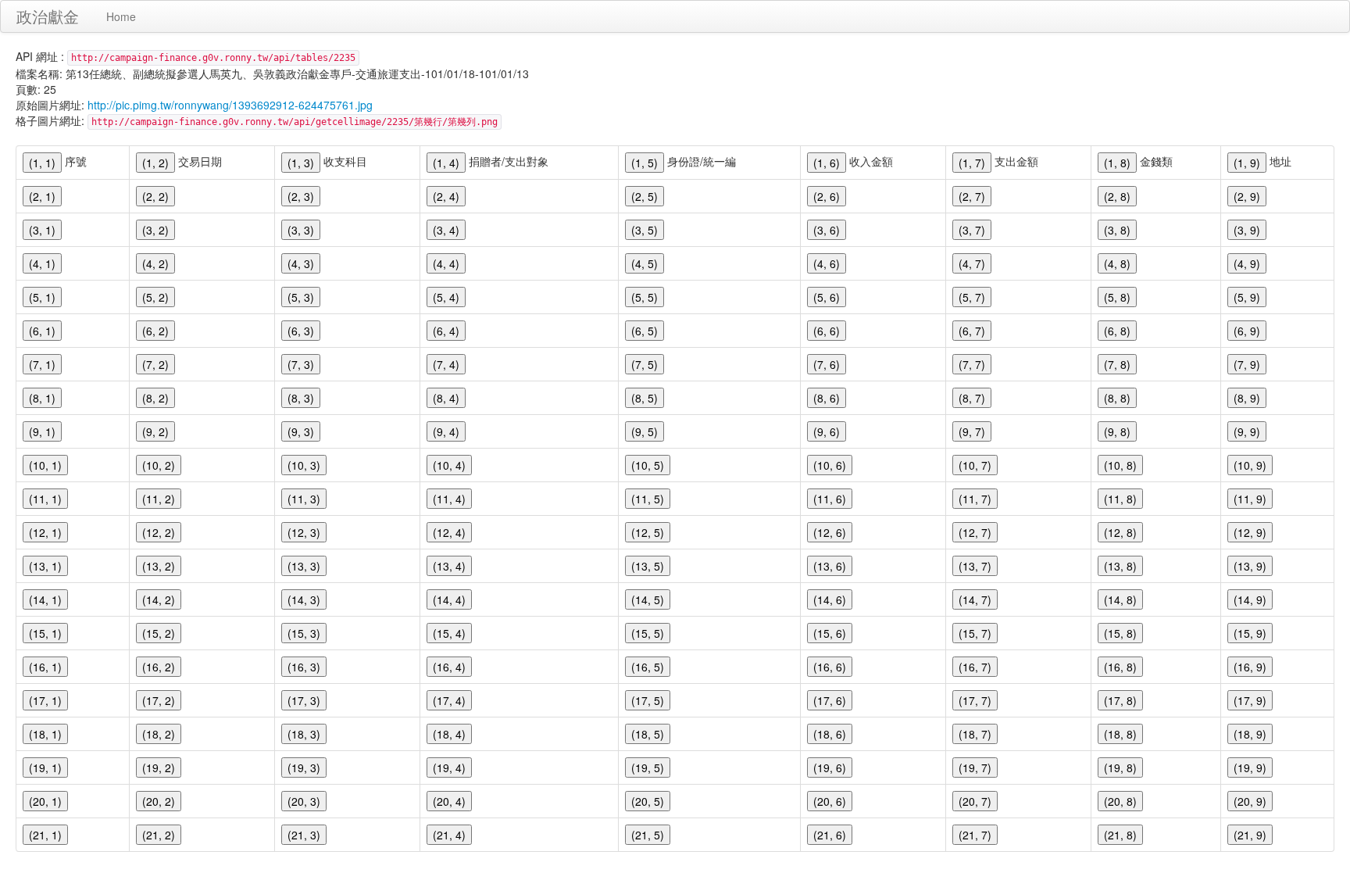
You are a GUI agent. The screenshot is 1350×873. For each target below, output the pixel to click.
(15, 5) (647, 633)
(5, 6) (826, 297)
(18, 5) (647, 734)
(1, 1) (42, 162)
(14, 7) (975, 599)
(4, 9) (1247, 263)
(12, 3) (304, 532)
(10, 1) (45, 465)
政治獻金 (47, 16)
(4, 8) (1117, 263)
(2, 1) (42, 196)
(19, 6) (829, 767)
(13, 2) (158, 566)
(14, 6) (829, 599)
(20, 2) (158, 801)
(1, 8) (1117, 162)
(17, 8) (1120, 700)
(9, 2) (155, 431)
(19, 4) (449, 767)
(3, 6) (826, 230)
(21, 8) (1120, 835)
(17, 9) (1250, 700)
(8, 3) (301, 398)
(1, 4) (446, 162)
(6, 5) (644, 330)
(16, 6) (829, 666)
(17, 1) (45, 700)
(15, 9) (1250, 633)
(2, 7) (972, 196)
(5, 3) (301, 297)
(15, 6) (829, 633)
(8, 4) (446, 398)
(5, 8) (1117, 297)
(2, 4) (446, 196)
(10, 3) (304, 465)
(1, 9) (1247, 162)
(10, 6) (829, 465)
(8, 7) (972, 398)
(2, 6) (826, 196)
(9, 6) (826, 431)
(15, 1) (45, 633)
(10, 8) (1120, 465)
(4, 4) (446, 263)
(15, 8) (1120, 633)
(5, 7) (972, 297)
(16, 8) (1120, 666)
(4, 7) (972, 263)
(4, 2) (155, 263)
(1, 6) (826, 162)
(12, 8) (1120, 532)
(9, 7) (972, 431)
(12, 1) (45, 532)
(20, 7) (975, 801)
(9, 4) (446, 431)
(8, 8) (1117, 398)
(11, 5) (647, 498)
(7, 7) (972, 364)
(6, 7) (972, 330)
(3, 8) (1117, 230)
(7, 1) (42, 364)
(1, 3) (301, 162)
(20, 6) (829, 801)
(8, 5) (644, 398)
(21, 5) (647, 835)
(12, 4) (449, 532)
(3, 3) (301, 230)
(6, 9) (1247, 330)
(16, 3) (304, 666)
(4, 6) (826, 263)
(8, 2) (155, 398)
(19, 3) (304, 767)
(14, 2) (158, 599)
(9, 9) (1247, 431)
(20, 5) (647, 801)
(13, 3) (304, 566)
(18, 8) (1120, 734)
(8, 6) (826, 398)
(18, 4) (449, 734)
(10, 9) (1250, 465)
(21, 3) (304, 835)
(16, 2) (158, 666)
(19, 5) (647, 767)
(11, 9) (1250, 498)
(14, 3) (304, 599)
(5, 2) (155, 297)
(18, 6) (829, 734)
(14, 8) (1120, 599)
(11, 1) (45, 498)
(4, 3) (301, 263)
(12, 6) (829, 532)
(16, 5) (647, 666)
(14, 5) (647, 599)
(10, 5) (647, 465)
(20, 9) (1250, 801)
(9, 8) (1117, 431)
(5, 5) (644, 297)
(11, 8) (1120, 498)
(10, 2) (158, 465)
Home (121, 16)
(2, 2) (155, 196)
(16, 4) (449, 666)
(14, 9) (1250, 599)
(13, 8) (1120, 566)
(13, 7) (975, 566)
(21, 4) (449, 835)
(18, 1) (45, 734)
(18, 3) (304, 734)
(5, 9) (1247, 297)
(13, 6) (829, 566)
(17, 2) (158, 700)
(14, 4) (449, 599)
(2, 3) (301, 196)
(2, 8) (1117, 196)
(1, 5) (644, 162)
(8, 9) (1247, 398)
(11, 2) (158, 498)
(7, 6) (826, 364)
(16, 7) (975, 666)
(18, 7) (975, 734)
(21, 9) (1250, 835)
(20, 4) (449, 801)
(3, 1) (42, 230)
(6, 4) (446, 330)
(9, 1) (42, 431)
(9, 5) (644, 431)
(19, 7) (975, 767)
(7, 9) (1247, 364)
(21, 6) (829, 835)
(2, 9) (1247, 196)
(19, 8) (1120, 767)
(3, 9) (1247, 230)
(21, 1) (45, 835)
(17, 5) (647, 700)
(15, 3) (304, 633)
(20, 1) (45, 801)
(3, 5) (644, 230)
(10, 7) (975, 465)
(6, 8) (1117, 330)
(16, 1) (45, 666)
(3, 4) (446, 230)
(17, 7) (975, 700)
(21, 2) (158, 835)
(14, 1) (45, 599)
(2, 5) (644, 196)
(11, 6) (829, 498)
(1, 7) (972, 162)
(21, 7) (975, 835)
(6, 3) (301, 330)
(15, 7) (975, 633)
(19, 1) (45, 767)
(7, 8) (1117, 364)
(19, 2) (158, 767)
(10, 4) (449, 465)
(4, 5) (644, 263)
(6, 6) (826, 330)
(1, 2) (155, 162)
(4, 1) (42, 263)
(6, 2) (155, 330)
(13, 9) (1250, 566)
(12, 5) (647, 532)
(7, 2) (155, 364)
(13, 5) (647, 566)
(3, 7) (972, 230)
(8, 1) (42, 398)
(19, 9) (1250, 767)
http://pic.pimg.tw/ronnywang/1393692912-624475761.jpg (230, 105)
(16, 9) (1250, 666)
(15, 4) (449, 633)
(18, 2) (158, 734)
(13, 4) (449, 566)
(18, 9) (1250, 734)
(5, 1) (42, 297)
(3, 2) (155, 230)
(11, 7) (975, 498)
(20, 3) (304, 801)
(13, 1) (45, 566)
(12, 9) (1250, 532)
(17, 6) (829, 700)
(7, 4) (446, 364)
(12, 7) (975, 532)
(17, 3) (304, 700)
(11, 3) (304, 498)
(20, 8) (1120, 801)
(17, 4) (449, 700)
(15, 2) (158, 633)
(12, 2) (158, 532)
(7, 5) (644, 364)
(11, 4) (449, 498)
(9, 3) (301, 431)
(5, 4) (446, 297)
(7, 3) (301, 364)
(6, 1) (42, 330)
